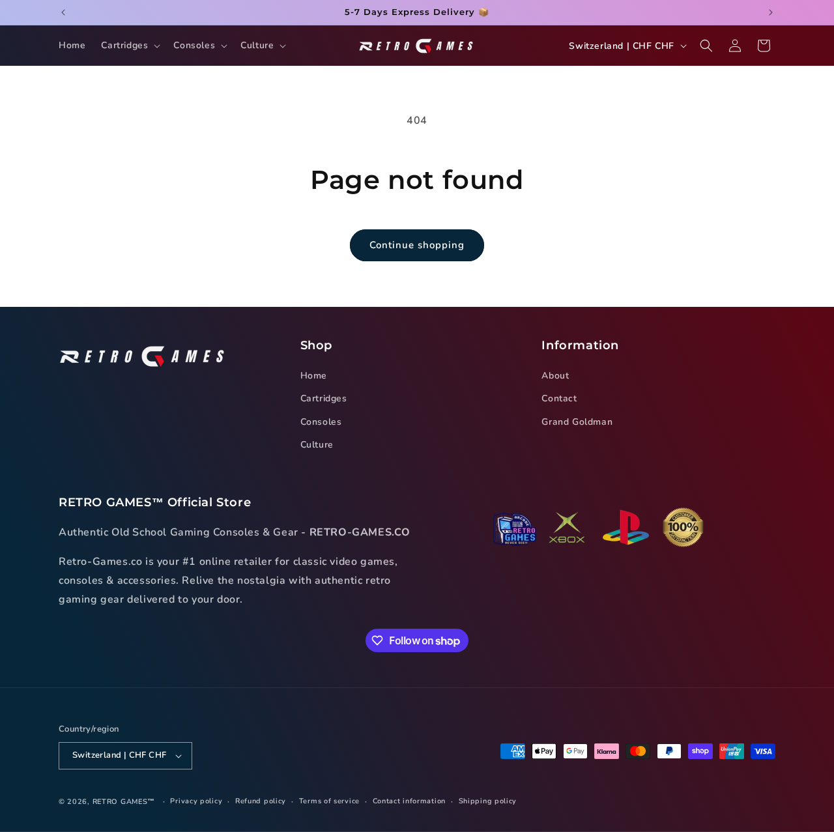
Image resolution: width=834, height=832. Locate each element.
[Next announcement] (770, 12)
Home (313, 375)
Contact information (409, 801)
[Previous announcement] (63, 12)
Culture (317, 444)
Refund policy (260, 801)
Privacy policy (196, 801)
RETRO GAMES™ (124, 802)
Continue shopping (417, 244)
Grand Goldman (576, 422)
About (555, 375)
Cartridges (323, 399)
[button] (129, 45)
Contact (559, 399)
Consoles (321, 422)
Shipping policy (488, 801)
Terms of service (329, 801)
